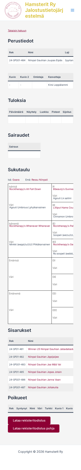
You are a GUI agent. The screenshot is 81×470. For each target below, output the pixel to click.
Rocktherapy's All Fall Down (25, 189)
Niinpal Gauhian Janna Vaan (44, 379)
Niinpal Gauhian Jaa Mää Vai (44, 364)
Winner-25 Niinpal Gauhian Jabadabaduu (52, 349)
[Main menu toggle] (72, 10)
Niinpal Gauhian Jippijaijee (43, 356)
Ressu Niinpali (40, 179)
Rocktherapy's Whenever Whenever (29, 225)
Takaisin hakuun (17, 30)
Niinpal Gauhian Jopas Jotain (45, 372)
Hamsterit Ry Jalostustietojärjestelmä (44, 10)
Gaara (16, 179)
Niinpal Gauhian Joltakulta (43, 387)
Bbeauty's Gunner (63, 189)
